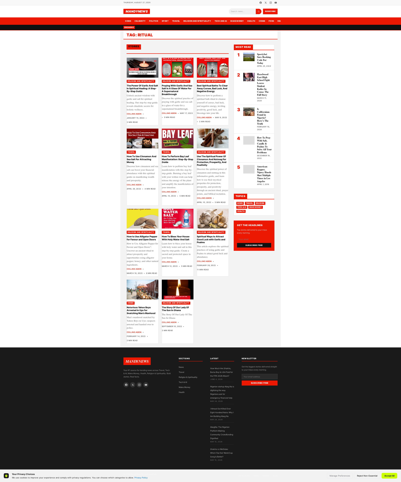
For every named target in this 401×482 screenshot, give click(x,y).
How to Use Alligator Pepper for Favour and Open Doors (142, 238)
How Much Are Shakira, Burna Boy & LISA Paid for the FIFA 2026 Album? (221, 372)
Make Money (237, 21)
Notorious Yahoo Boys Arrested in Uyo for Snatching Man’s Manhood (141, 310)
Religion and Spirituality (197, 21)
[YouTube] (276, 3)
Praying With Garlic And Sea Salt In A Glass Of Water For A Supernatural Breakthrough (177, 90)
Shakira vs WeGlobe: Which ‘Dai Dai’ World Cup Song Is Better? (221, 453)
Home (128, 21)
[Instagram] (271, 3)
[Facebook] (261, 3)
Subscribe (270, 11)
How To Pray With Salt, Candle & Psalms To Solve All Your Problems (264, 145)
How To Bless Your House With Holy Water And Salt (175, 238)
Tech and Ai (221, 21)
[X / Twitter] (266, 3)
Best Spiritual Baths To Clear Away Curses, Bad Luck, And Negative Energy (212, 88)
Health (251, 21)
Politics (153, 21)
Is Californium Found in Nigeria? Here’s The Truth (263, 116)
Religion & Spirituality (188, 377)
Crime (262, 21)
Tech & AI (241, 207)
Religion (260, 203)
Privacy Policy (141, 477)
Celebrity (140, 21)
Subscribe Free (254, 245)
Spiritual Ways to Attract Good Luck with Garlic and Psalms (211, 239)
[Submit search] (258, 11)
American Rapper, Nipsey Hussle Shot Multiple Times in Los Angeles (264, 174)
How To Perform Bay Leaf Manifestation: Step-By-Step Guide (177, 159)
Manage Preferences (340, 475)
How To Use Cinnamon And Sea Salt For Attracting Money (141, 159)
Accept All (389, 475)
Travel (176, 21)
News (240, 203)
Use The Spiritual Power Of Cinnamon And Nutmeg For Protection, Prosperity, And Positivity (211, 160)
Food (271, 21)
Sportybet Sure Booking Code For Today (264, 58)
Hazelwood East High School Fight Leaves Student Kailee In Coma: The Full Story (263, 84)
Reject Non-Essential (367, 475)
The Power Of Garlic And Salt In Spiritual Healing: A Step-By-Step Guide (142, 88)
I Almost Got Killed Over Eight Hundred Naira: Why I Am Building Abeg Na (222, 412)
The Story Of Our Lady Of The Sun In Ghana (175, 309)
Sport (165, 21)
